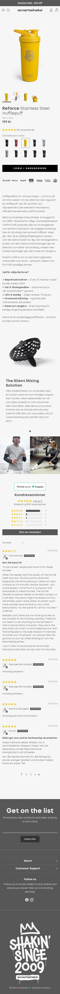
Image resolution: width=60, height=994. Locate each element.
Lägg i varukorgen (30, 168)
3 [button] (31, 774)
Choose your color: (13, 136)
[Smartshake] (30, 10)
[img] (9, 551)
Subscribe (30, 839)
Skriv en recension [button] (30, 532)
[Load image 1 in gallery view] (30, 52)
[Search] (9, 10)
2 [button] (26, 774)
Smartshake (22, 988)
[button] (9, 130)
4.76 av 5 (37, 501)
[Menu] (3, 10)
